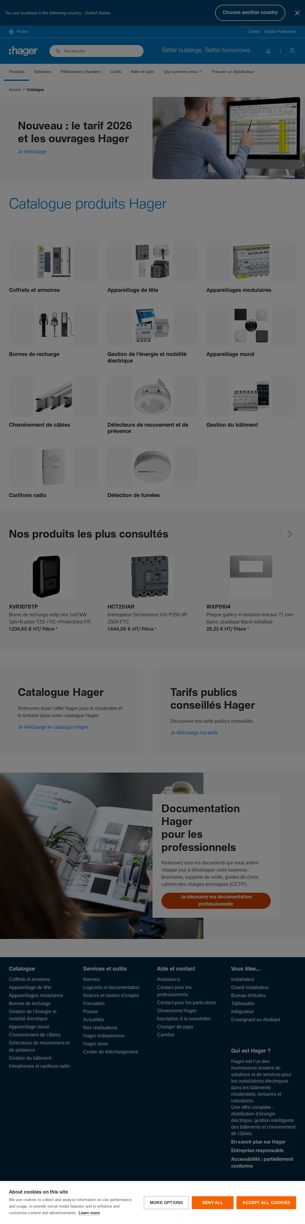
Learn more (89, 1213)
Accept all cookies (266, 1202)
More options (166, 1202)
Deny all (212, 1202)
